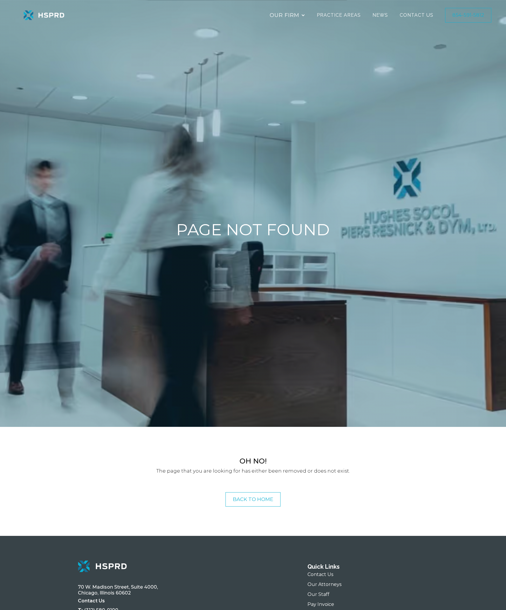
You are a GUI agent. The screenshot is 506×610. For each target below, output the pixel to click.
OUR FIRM (284, 15)
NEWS (380, 15)
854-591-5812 (468, 15)
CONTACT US (416, 15)
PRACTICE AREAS (339, 15)
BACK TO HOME (253, 499)
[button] (287, 15)
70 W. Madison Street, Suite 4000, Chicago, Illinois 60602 (119, 590)
